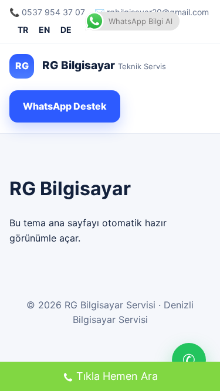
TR (23, 30)
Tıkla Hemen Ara (117, 376)
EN (44, 30)
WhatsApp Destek (65, 106)
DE (66, 30)
